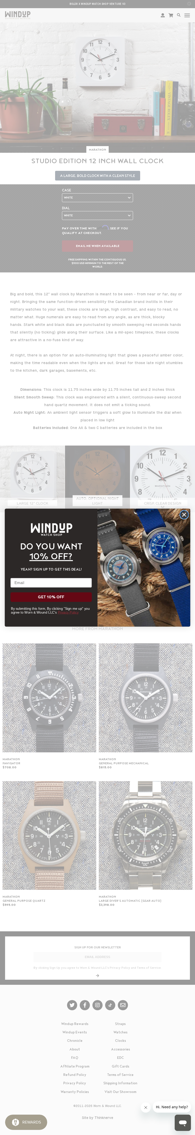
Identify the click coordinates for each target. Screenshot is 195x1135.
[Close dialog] (184, 514)
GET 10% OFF (51, 597)
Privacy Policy (68, 612)
